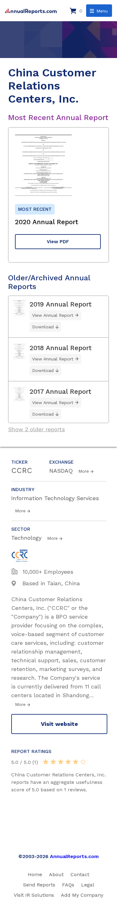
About (56, 874)
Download (43, 326)
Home (35, 874)
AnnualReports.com (74, 856)
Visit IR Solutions (34, 895)
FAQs (68, 885)
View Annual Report (52, 315)
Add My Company (82, 895)
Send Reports (39, 885)
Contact (80, 874)
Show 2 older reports (36, 429)
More (83, 471)
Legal (87, 885)
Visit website (59, 724)
